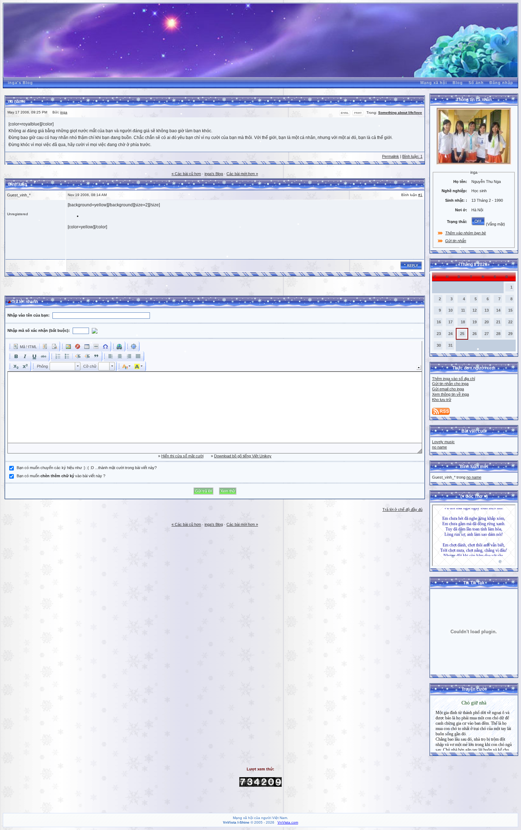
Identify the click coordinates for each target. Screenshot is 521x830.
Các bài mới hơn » (242, 174)
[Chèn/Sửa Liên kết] (119, 346)
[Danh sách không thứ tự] (67, 356)
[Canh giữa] (119, 356)
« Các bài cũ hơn (186, 174)
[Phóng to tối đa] (133, 346)
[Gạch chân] (34, 356)
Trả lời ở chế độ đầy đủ (402, 509)
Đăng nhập (501, 82)
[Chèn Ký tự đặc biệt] (105, 346)
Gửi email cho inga (448, 389)
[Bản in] (357, 115)
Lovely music (443, 442)
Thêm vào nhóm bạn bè (465, 233)
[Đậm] (16, 356)
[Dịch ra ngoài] (78, 356)
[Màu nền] (139, 366)
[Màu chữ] (127, 366)
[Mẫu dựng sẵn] (45, 346)
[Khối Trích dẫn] (96, 356)
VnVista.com (288, 822)
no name (439, 447)
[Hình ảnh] (68, 346)
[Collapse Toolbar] (418, 367)
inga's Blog (20, 82)
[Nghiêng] (25, 356)
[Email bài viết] (344, 115)
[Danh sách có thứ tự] (57, 356)
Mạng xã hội (433, 82)
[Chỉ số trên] (25, 366)
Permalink (390, 156)
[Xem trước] (54, 346)
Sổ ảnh (476, 82)
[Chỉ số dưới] (16, 366)
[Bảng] (86, 346)
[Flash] (77, 346)
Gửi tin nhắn (455, 241)
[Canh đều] (138, 356)
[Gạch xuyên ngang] (43, 356)
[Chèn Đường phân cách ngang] (96, 346)
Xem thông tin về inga (450, 394)
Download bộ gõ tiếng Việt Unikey (242, 456)
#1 (420, 195)
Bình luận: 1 (412, 156)
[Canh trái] (110, 356)
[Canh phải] (129, 356)
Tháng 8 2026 (473, 264)
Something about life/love (400, 113)
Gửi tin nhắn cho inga (450, 383)
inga (63, 112)
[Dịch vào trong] (87, 356)
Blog (458, 82)
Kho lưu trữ (441, 399)
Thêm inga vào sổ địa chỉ (453, 379)
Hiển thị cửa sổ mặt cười (182, 456)
